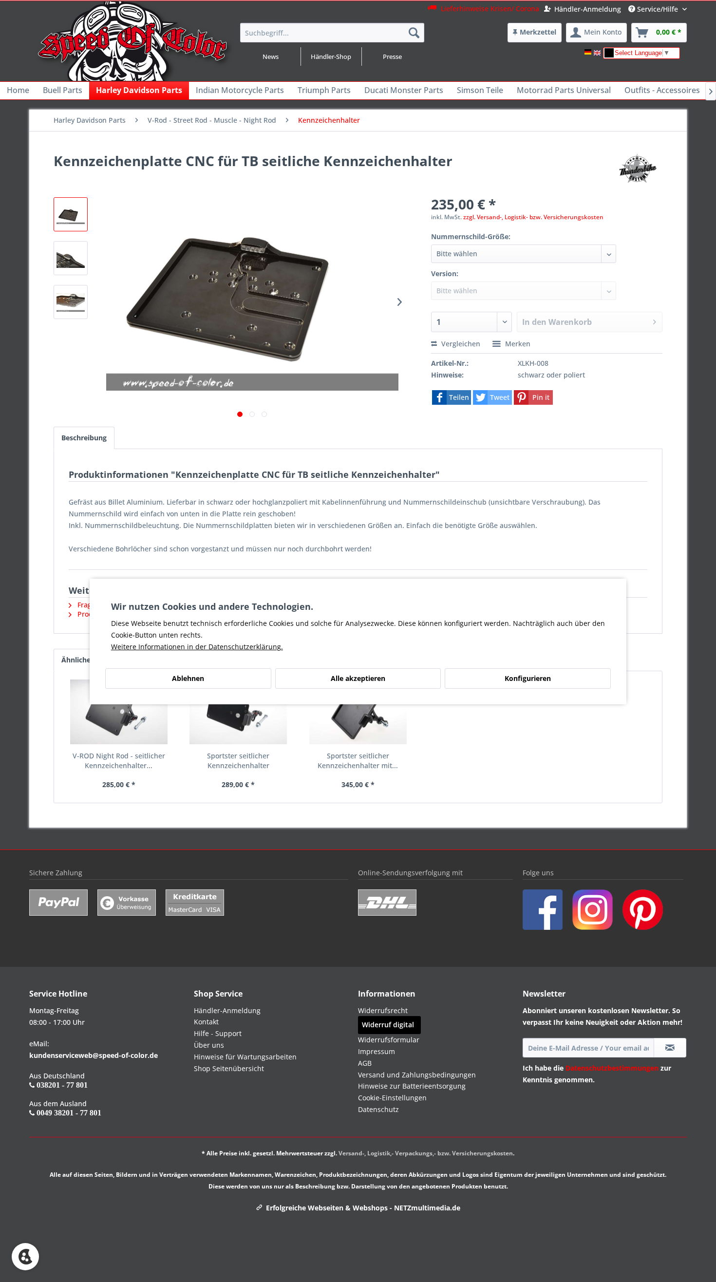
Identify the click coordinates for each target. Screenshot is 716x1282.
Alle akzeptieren (358, 678)
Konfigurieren (528, 678)
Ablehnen (188, 678)
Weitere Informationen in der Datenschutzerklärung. (197, 646)
